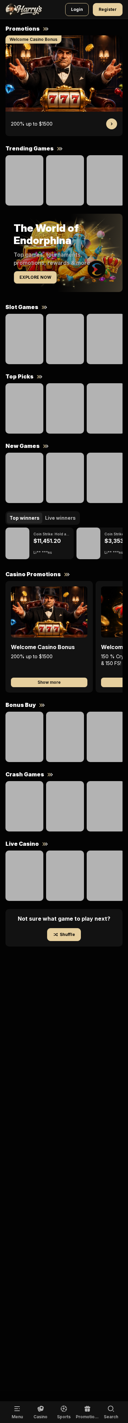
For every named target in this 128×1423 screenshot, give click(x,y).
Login (77, 9)
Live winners (60, 518)
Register (108, 9)
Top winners (25, 518)
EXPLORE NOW (35, 277)
